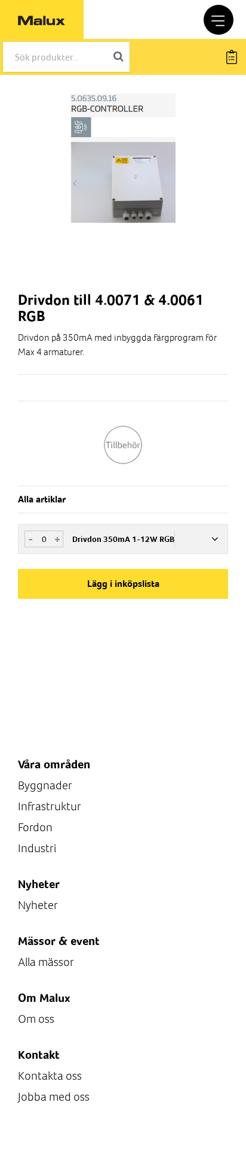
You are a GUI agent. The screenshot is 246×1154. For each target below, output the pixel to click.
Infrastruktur (49, 806)
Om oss (36, 1019)
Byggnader (45, 785)
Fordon (35, 827)
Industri (37, 848)
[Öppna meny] (218, 20)
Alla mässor (46, 962)
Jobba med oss (54, 1097)
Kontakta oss (50, 1076)
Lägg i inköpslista (123, 583)
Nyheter (38, 905)
